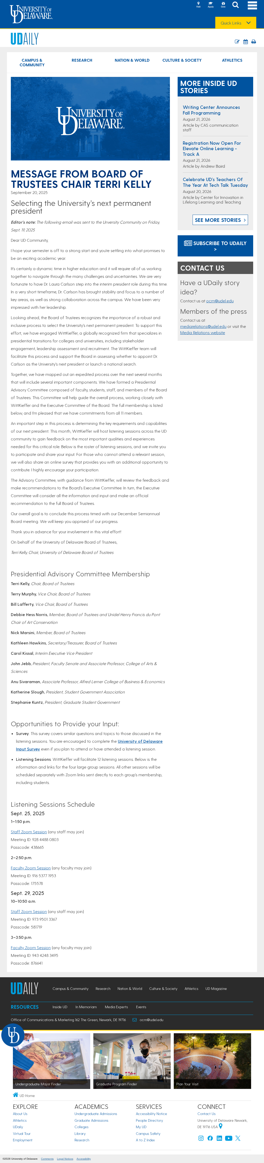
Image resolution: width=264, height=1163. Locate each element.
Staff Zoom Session (29, 831)
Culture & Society (182, 60)
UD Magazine (216, 988)
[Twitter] (238, 1139)
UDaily (18, 1127)
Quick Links (231, 23)
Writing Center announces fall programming (211, 109)
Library (80, 1133)
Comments (47, 1158)
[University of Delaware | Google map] (220, 1127)
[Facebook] (210, 1139)
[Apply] (210, 5)
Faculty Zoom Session (31, 867)
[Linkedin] (219, 1139)
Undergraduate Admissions (96, 1113)
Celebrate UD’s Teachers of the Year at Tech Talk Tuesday (215, 182)
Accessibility (84, 1158)
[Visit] (198, 5)
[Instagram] (201, 1139)
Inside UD (60, 1007)
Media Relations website (202, 332)
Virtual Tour (22, 1133)
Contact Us (206, 1113)
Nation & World (132, 60)
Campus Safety (148, 1133)
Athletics (232, 60)
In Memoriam (86, 1007)
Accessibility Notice (151, 1113)
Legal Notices (65, 1158)
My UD (141, 1127)
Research (82, 60)
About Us (20, 1113)
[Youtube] (228, 1139)
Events (141, 1007)
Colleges (81, 1127)
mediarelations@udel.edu (203, 326)
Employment (22, 1140)
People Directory (149, 1120)
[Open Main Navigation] (252, 5)
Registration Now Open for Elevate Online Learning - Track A (212, 148)
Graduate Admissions (91, 1120)
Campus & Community (32, 62)
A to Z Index (145, 1140)
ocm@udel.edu (220, 300)
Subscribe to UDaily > (219, 246)
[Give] (223, 5)
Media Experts (116, 1007)
